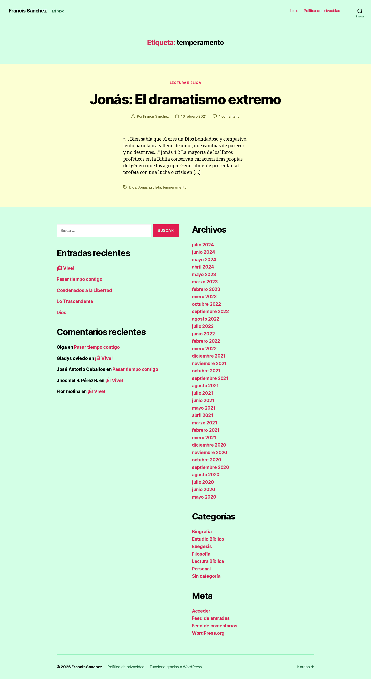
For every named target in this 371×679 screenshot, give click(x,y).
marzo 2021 (204, 423)
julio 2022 (202, 326)
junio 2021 (203, 400)
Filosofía (201, 554)
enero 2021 (204, 437)
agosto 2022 (205, 319)
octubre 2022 (206, 304)
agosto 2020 (205, 474)
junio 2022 (203, 333)
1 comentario (229, 116)
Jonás (142, 187)
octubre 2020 (206, 459)
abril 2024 (203, 267)
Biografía (202, 531)
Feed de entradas (211, 618)
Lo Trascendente (75, 301)
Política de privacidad (322, 10)
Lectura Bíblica (185, 83)
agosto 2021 (205, 385)
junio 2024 (203, 252)
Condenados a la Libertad (84, 290)
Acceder (201, 611)
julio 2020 (203, 482)
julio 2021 (202, 393)
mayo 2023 (204, 274)
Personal (201, 568)
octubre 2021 (206, 370)
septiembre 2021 (210, 378)
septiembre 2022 (210, 311)
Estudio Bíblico (208, 539)
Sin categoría (206, 576)
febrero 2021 (206, 430)
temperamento (175, 187)
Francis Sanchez (28, 10)
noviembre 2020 (209, 452)
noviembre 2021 (209, 363)
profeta (155, 187)
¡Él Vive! (66, 268)
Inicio (294, 10)
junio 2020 (203, 489)
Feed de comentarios (214, 625)
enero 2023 (204, 296)
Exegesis (202, 546)
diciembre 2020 (209, 445)
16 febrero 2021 (194, 116)
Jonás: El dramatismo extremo (185, 99)
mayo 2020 (204, 497)
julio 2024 (203, 244)
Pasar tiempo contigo (79, 279)
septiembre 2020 (210, 467)
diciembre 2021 (208, 356)
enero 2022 (204, 348)
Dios (132, 187)
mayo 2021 (204, 408)
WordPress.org (208, 633)
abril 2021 (202, 415)
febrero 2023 (206, 289)
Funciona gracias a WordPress (176, 667)
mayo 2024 (204, 259)
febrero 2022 (206, 341)
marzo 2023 (204, 281)
